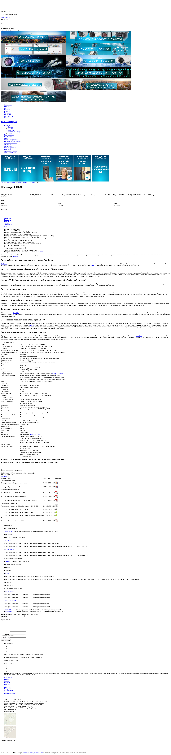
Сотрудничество (9, 116)
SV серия (10, 128)
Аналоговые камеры (10, 143)
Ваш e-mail (4, 618)
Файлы (6, 223)
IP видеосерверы (9, 135)
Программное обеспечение (12, 141)
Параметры (7, 220)
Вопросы (7, 111)
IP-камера (14, 255)
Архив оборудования (10, 151)
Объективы (7, 144)
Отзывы (6, 118)
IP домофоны (8, 136)
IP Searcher (8, 573)
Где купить (7, 114)
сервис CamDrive (35, 434)
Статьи (6, 108)
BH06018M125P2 (10, 600)
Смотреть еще (5, 476)
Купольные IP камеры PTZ (16, 131)
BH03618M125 (9, 591)
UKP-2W (8, 561)
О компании (8, 105)
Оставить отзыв (5, 640)
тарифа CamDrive (57, 373)
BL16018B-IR (9, 611)
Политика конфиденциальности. (33, 752)
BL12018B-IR (9, 610)
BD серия (11, 130)
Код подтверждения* (7, 635)
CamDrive (11, 133)
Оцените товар (5, 619)
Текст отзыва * (5, 634)
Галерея (6, 221)
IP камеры (7, 125)
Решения (7, 110)
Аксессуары (8, 146)
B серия (10, 127)
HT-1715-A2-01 (9, 549)
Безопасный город (9, 693)
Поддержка (7, 113)
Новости (7, 106)
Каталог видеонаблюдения (14, 182)
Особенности (8, 218)
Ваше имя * (4, 616)
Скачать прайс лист (10, 152)
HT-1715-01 (8, 540)
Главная (3, 182)
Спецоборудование (10, 147)
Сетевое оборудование (11, 139)
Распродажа (7, 149)
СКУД (6, 138)
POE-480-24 (8, 531)
